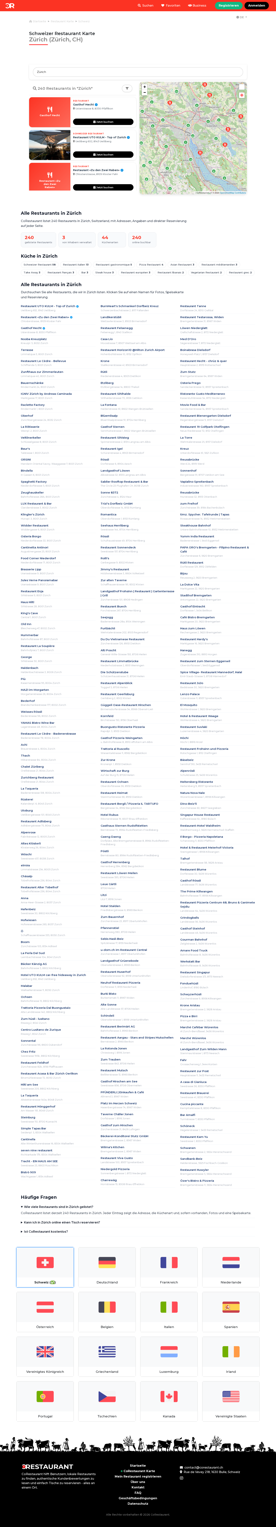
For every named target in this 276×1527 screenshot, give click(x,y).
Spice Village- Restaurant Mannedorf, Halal (211, 672)
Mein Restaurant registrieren (138, 1476)
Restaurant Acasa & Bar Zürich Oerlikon (49, 1073)
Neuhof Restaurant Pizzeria (120, 982)
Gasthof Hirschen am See (119, 1081)
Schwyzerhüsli (190, 994)
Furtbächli (108, 628)
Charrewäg (109, 1180)
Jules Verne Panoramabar (39, 580)
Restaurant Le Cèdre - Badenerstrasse (48, 733)
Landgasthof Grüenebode (120, 960)
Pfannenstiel (110, 928)
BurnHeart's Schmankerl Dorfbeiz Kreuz (130, 306)
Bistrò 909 (28, 1172)
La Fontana (109, 405)
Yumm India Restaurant (197, 536)
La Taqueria (29, 788)
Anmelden (256, 5)
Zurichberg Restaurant (37, 777)
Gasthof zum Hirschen (117, 1125)
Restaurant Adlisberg (36, 821)
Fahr (183, 1060)
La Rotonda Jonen (114, 1048)
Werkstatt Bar (190, 961)
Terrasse (27, 350)
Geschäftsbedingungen (138, 1498)
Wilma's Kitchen (112, 1147)
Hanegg (186, 650)
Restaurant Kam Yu (194, 1137)
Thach (25, 755)
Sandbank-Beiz (191, 1159)
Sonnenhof (188, 470)
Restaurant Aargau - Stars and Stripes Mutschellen (137, 1037)
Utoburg (27, 810)
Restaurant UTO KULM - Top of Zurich (49, 306)
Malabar (26, 986)
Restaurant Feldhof (35, 1062)
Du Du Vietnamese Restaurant (123, 639)
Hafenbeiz (28, 909)
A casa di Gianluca (193, 1082)
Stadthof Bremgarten (196, 595)
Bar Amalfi (187, 1115)
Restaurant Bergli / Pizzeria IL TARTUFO (129, 803)
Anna (24, 898)
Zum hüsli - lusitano (35, 1019)
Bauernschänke (32, 383)
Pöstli (105, 851)
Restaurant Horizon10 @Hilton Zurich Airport (133, 350)
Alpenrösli (187, 770)
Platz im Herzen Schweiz (119, 1103)
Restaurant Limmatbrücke (120, 661)
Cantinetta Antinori (34, 547)
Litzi (104, 895)
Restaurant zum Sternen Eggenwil (205, 661)
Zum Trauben (111, 1059)
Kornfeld (107, 716)
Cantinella (28, 1139)
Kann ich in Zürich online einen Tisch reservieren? (62, 1222)
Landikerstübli (111, 317)
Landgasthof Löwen (115, 470)
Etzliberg (107, 383)
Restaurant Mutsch (114, 1070)
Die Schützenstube (114, 672)
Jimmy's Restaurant (115, 569)
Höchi (184, 738)
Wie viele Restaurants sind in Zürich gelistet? (58, 1207)
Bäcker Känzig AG (34, 964)
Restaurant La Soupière (38, 646)
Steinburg (28, 1117)
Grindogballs (189, 917)
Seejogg (107, 617)
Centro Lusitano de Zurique (41, 1029)
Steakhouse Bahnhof (195, 525)
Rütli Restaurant (191, 562)
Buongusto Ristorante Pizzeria (123, 727)
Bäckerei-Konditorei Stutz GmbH (124, 1136)
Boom (25, 942)
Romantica (108, 514)
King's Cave (29, 613)
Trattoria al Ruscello (115, 749)
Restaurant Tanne (193, 306)
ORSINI (26, 459)
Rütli (104, 372)
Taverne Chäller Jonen (117, 1114)
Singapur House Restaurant (200, 815)
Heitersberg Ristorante (196, 782)
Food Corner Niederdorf (38, 558)
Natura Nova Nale (192, 793)
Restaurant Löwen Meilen (119, 873)
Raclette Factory (33, 405)
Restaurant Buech (114, 606)
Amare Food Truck (193, 950)
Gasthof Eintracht (192, 606)
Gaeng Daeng (111, 836)
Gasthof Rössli (190, 880)
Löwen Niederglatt (193, 328)
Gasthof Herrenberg (115, 862)
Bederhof (28, 701)
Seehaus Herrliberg (115, 525)
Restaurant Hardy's (194, 639)
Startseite (39, 21)
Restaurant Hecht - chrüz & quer (203, 361)
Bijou (184, 573)
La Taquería (29, 1095)
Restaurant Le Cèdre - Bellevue (43, 361)
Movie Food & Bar (193, 405)
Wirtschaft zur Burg (115, 770)
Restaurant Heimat (114, 793)
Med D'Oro (188, 339)
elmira (25, 865)
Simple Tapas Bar (33, 1128)
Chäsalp (26, 876)
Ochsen (26, 997)
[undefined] (242, 87)
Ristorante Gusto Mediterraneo (202, 394)
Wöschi (26, 854)
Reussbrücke (189, 459)
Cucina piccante (192, 1104)
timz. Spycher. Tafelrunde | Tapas (204, 514)
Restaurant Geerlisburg (117, 694)
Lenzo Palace (190, 694)
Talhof (185, 858)
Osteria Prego (190, 383)
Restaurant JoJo (191, 683)
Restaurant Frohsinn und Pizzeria (204, 749)
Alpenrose (28, 832)
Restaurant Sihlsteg (115, 437)
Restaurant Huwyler (194, 1170)
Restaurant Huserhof (115, 972)
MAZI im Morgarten (35, 690)
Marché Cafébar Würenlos (199, 1027)
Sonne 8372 (109, 492)
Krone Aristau (190, 1005)
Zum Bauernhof (112, 917)
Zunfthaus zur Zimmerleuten (42, 372)
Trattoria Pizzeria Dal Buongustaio (45, 1008)
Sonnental (28, 1040)
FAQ (138, 1493)
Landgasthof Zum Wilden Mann (203, 1049)
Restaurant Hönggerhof (38, 1106)
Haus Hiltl (27, 602)
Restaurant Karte (62, 21)
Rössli (105, 459)
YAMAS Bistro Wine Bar (37, 723)
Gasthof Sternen (112, 426)
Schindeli (107, 1015)
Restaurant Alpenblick (116, 683)
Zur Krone (108, 760)
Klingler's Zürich (32, 514)
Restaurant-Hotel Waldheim (200, 825)
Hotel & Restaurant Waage (199, 716)
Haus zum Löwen (192, 628)
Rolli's (105, 558)
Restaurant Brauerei (194, 1093)
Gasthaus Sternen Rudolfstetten (124, 825)
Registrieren (229, 5)
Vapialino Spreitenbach (197, 481)
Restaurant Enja (32, 591)
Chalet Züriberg (32, 766)
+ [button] (144, 87)
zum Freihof (189, 503)
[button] (242, 95)
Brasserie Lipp (31, 569)
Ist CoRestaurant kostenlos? (46, 1231)
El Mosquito (188, 705)
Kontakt (138, 1487)
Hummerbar (29, 635)
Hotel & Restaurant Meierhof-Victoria (206, 847)
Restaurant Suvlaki (193, 727)
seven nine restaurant (36, 1150)
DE (242, 17)
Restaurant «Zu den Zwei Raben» (46, 317)
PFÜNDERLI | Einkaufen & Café (122, 1092)
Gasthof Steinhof (192, 928)
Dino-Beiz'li (188, 803)
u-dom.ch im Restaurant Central (124, 950)
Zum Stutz (188, 372)
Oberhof (27, 415)
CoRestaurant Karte (139, 1471)
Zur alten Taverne (114, 580)
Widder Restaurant (34, 525)
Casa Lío (107, 339)
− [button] (144, 92)
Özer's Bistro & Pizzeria (197, 1180)
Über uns (138, 1482)
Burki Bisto (108, 993)
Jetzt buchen (104, 121)
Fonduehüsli (189, 983)
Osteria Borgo (31, 536)
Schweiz (84, 21)
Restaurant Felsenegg (117, 328)
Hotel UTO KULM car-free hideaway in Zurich (53, 975)
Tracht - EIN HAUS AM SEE (39, 1161)
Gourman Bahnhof (193, 939)
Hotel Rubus (109, 815)
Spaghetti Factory (34, 481)
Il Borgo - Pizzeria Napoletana (201, 836)
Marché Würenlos (193, 1038)
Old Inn (26, 624)
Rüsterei (27, 799)
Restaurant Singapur (195, 972)
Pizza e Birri (188, 1016)
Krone (105, 361)
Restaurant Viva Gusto (117, 1158)
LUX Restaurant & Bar (36, 503)
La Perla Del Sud (33, 953)
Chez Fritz (28, 1051)
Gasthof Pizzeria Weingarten (122, 738)
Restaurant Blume (193, 869)
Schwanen (188, 1148)
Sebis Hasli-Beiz (112, 939)
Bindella (27, 470)
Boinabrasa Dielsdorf (195, 350)
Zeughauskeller (32, 492)
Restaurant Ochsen (114, 782)
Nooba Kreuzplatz (34, 339)
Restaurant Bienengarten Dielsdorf (205, 415)
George (26, 657)
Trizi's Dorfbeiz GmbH (117, 503)
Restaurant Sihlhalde (116, 394)
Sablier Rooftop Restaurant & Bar (124, 481)
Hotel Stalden (110, 906)
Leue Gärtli (108, 884)
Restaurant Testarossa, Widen (202, 317)
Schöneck (187, 1126)
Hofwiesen (28, 920)
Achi (24, 744)
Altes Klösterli (31, 843)
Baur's (25, 448)
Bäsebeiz (187, 760)
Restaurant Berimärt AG (118, 1026)
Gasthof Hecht (33, 328)
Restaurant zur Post (194, 1071)
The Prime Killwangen (196, 891)
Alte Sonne (109, 1004)
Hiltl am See (29, 1084)
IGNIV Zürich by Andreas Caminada (46, 394)
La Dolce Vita (189, 584)
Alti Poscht (108, 650)
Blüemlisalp (109, 415)
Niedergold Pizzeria (115, 1169)
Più (23, 679)
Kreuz (184, 448)
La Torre (186, 437)
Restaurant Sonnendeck (118, 547)
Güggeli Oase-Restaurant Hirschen (126, 705)
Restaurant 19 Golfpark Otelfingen (204, 426)
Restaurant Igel (112, 448)
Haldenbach (29, 668)
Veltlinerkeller (31, 437)
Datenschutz (138, 1503)
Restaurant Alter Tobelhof (39, 887)
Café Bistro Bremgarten (197, 617)
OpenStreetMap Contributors (233, 192)
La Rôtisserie (30, 426)
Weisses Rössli (31, 711)
